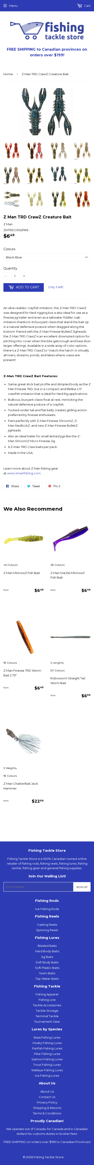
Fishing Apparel (47, 994)
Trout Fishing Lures (47, 1064)
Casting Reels (47, 924)
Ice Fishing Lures (47, 1075)
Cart (87, 5)
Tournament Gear (47, 1021)
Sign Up (82, 887)
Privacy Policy (47, 1102)
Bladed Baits (47, 945)
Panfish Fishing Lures (47, 1048)
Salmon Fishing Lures (47, 1059)
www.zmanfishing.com (24, 473)
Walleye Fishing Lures (47, 1070)
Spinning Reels (47, 930)
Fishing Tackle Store (49, 1157)
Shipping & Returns (47, 1108)
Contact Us (47, 1097)
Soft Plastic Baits (47, 968)
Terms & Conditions (47, 1113)
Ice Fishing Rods (47, 909)
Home (8, 74)
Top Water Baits (47, 978)
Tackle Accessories (47, 1005)
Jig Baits (47, 957)
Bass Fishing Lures (47, 1037)
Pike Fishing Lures (47, 1054)
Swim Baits (47, 973)
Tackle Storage (47, 1010)
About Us (47, 1091)
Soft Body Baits (47, 962)
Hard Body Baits (47, 951)
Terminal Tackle (47, 1016)
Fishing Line (47, 1000)
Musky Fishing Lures (47, 1043)
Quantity (10, 268)
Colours (9, 249)
